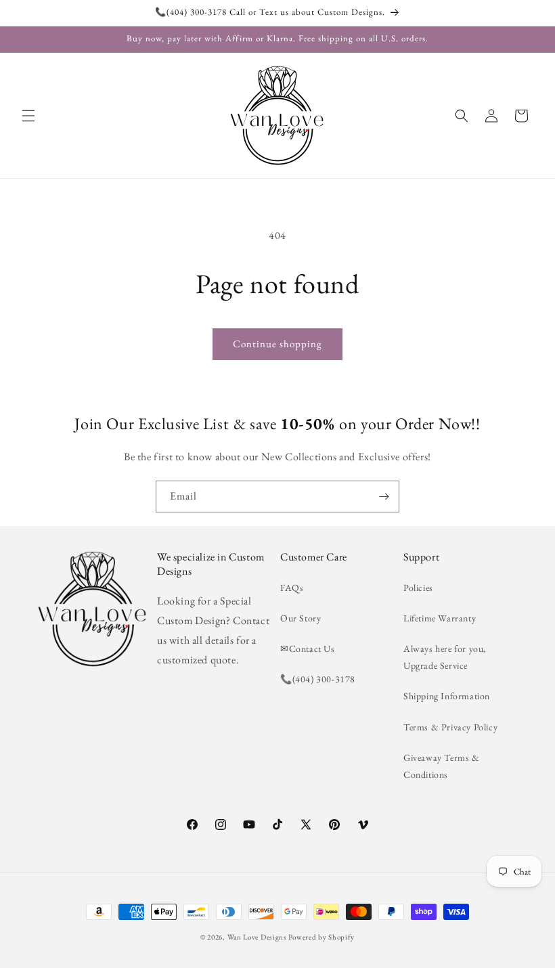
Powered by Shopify (321, 937)
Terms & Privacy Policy (450, 727)
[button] (28, 116)
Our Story (300, 618)
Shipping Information (446, 696)
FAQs (291, 587)
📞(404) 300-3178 (317, 679)
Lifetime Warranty (439, 618)
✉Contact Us (307, 648)
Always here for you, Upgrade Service (444, 657)
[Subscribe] (384, 496)
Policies (418, 587)
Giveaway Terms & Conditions (441, 765)
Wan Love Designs (257, 937)
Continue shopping (277, 343)
